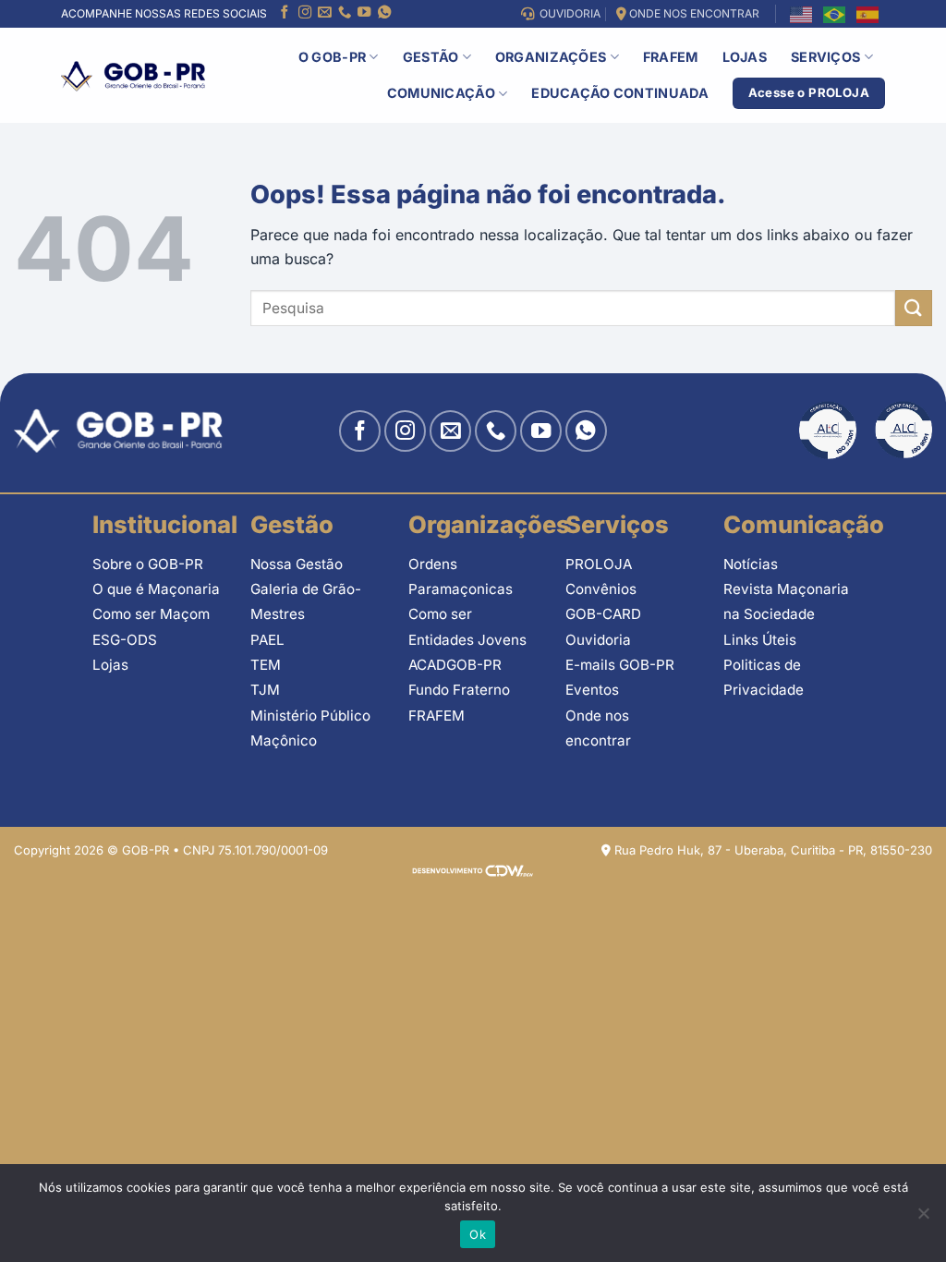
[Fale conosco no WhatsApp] (384, 13)
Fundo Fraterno (459, 689)
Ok (477, 1234)
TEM (265, 664)
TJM (265, 689)
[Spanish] (868, 13)
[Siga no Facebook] (284, 13)
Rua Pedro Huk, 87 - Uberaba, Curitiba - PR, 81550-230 (771, 850)
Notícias (750, 564)
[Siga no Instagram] (304, 13)
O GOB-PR (332, 57)
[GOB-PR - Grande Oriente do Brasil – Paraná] (133, 75)
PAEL (267, 640)
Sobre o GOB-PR (147, 564)
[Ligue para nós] (344, 13)
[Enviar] (913, 308)
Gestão (431, 57)
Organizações (550, 57)
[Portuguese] (835, 13)
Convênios (601, 589)
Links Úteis (759, 640)
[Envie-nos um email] (324, 13)
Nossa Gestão (296, 564)
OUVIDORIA (567, 13)
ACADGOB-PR (455, 664)
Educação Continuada (619, 93)
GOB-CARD (603, 614)
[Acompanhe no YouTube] (364, 13)
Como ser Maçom (151, 614)
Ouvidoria (598, 640)
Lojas (744, 57)
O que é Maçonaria (156, 589)
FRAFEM (670, 57)
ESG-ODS (124, 640)
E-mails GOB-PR (619, 664)
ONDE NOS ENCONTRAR (692, 13)
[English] (802, 13)
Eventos (592, 689)
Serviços (825, 57)
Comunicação (441, 93)
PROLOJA (598, 564)
